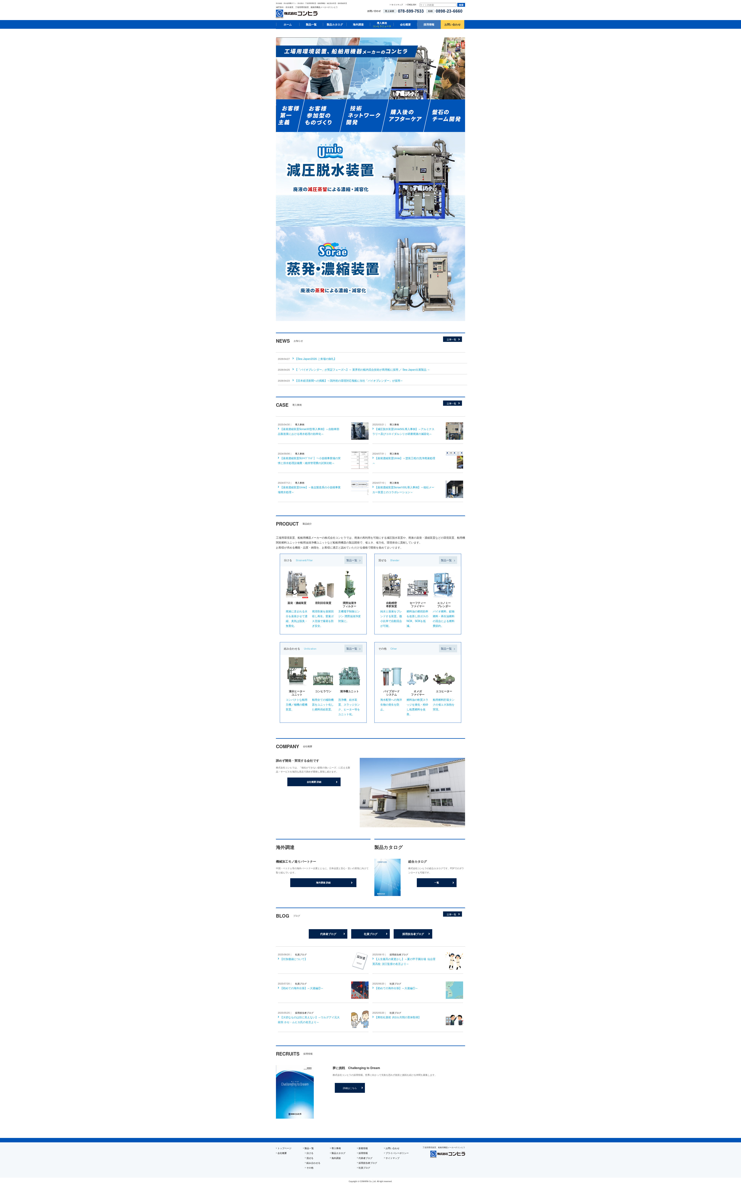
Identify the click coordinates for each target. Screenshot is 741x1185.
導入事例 (382, 24)
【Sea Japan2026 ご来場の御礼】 (316, 359)
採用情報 (429, 24)
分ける (309, 1153)
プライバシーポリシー (397, 1153)
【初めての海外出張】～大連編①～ (396, 988)
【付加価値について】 (293, 959)
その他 (309, 1167)
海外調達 (358, 24)
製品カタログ (335, 24)
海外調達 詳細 (323, 882)
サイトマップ (397, 4)
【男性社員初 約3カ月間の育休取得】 (398, 1017)
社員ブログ (370, 934)
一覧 (436, 882)
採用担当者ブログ (413, 934)
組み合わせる (313, 1162)
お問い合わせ (452, 24)
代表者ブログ (328, 934)
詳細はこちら (350, 1087)
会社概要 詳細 (314, 782)
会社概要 (405, 24)
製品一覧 (311, 24)
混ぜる (309, 1158)
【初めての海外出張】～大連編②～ (301, 988)
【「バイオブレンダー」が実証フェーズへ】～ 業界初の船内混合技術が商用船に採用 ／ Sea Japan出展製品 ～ (362, 369)
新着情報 (363, 1148)
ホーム (288, 24)
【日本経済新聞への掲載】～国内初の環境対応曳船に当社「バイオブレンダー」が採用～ (349, 380)
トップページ (284, 1148)
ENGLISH (411, 4)
